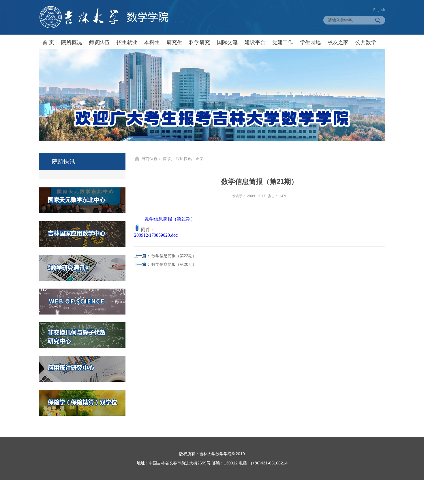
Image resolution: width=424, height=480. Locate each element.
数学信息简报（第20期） (173, 264)
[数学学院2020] (104, 17)
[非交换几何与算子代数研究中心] (82, 335)
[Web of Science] (82, 302)
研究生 (174, 42)
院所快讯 (184, 158)
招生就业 (127, 42)
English (379, 10)
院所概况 (71, 42)
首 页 (48, 42)
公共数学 (365, 42)
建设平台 (255, 42)
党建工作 (282, 42)
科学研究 (199, 42)
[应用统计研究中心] (82, 369)
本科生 (152, 42)
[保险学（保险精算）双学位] (82, 403)
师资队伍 (99, 42)
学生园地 (310, 42)
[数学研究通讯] (82, 268)
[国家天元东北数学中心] (82, 200)
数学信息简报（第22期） (173, 255)
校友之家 (338, 42)
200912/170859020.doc (156, 235)
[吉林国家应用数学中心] (82, 234)
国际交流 (227, 42)
